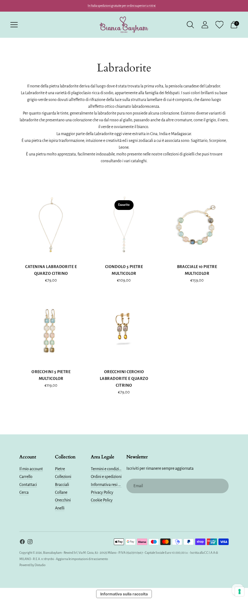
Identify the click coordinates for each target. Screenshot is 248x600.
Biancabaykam (52, 552)
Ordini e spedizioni (106, 477)
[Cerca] (190, 24)
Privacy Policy (102, 492)
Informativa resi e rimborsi (113, 485)
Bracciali (62, 485)
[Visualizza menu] (14, 24)
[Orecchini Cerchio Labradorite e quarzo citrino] (123, 330)
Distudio (40, 565)
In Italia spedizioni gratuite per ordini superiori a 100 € (122, 6)
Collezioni (63, 477)
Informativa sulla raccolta (124, 594)
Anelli (59, 508)
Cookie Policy (102, 500)
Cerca (24, 492)
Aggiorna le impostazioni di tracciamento (82, 559)
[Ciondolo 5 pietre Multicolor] (123, 225)
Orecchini (63, 500)
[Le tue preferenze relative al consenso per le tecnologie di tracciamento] (239, 591)
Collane (61, 492)
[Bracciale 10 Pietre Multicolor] (197, 225)
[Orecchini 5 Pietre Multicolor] (51, 330)
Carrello (25, 477)
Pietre (60, 469)
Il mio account (31, 469)
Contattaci (28, 485)
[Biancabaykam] (124, 24)
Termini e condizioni (107, 469)
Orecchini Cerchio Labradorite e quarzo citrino (124, 379)
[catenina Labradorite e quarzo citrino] (51, 225)
